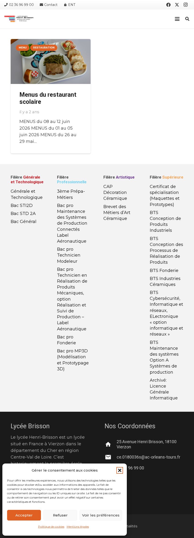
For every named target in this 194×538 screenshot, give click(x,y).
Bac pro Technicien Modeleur (68, 255)
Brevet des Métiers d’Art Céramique (116, 212)
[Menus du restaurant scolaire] (51, 61)
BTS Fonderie (164, 270)
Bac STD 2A (23, 213)
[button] (119, 470)
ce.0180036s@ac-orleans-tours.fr (148, 457)
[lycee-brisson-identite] (18, 18)
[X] (177, 4)
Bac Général (23, 221)
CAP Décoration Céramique (115, 192)
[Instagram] (185, 4)
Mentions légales (78, 526)
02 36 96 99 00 (130, 467)
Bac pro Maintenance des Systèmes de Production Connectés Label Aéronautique (72, 223)
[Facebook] (168, 4)
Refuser (60, 515)
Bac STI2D (22, 205)
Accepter (24, 515)
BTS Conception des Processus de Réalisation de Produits (166, 250)
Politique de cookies (51, 526)
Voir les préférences (100, 515)
